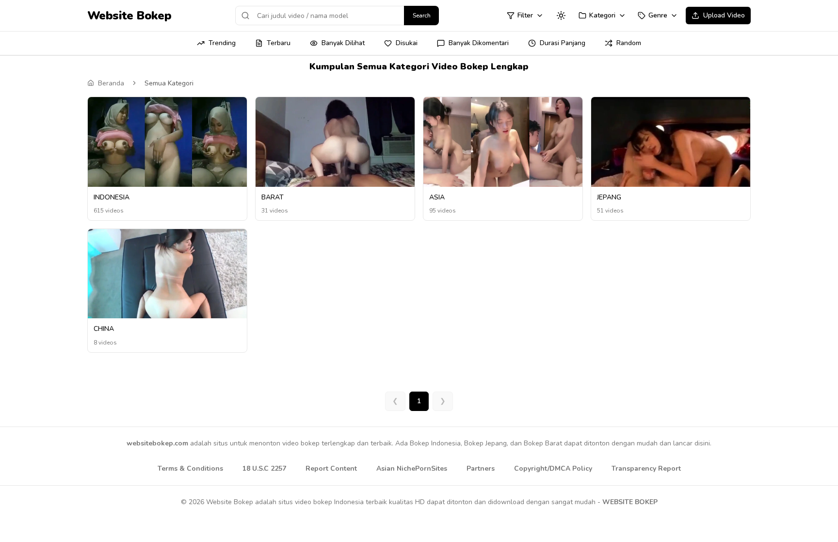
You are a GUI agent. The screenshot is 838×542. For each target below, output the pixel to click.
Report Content (331, 468)
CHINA (104, 328)
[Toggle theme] (561, 15)
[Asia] (502, 142)
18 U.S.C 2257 (264, 468)
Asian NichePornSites (411, 468)
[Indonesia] (167, 142)
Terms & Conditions (190, 468)
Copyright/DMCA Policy (553, 468)
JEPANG (609, 197)
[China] (167, 277)
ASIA (437, 197)
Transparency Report (646, 468)
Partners (481, 468)
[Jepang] (670, 145)
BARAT (272, 197)
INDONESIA (111, 197)
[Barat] (335, 142)
